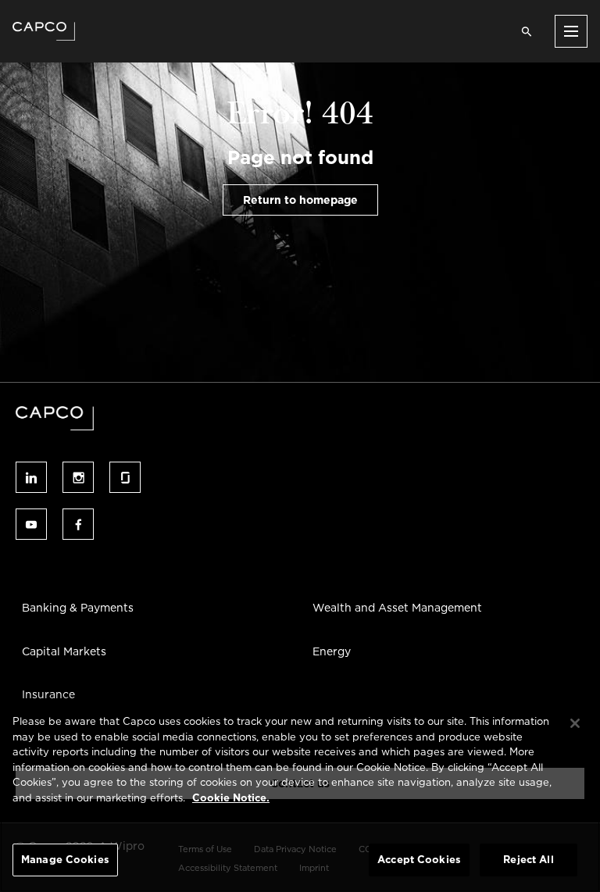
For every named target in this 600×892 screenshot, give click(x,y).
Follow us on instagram (78, 477)
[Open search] (526, 31)
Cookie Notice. (231, 798)
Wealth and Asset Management (397, 607)
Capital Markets (64, 651)
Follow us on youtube (31, 524)
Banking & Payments (78, 607)
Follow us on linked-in (31, 477)
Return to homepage (300, 200)
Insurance (48, 694)
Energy (331, 651)
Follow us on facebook (78, 524)
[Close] (575, 723)
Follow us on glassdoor (125, 477)
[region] (300, 795)
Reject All (528, 859)
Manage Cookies (65, 859)
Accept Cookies (419, 859)
